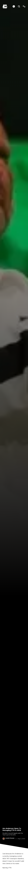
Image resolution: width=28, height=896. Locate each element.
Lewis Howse (10, 838)
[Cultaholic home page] (7, 6)
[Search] (19, 6)
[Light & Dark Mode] (14, 6)
